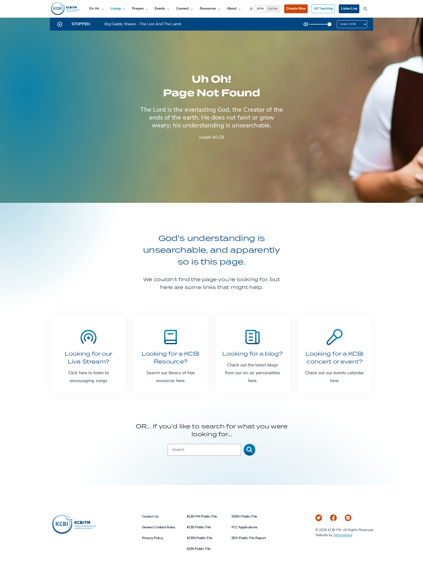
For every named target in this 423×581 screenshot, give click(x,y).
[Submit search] (249, 450)
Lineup (115, 9)
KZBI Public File (199, 549)
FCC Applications (245, 527)
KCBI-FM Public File (202, 517)
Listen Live (349, 9)
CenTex (272, 8)
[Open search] (366, 9)
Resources (208, 9)
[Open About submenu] (239, 9)
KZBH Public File (244, 517)
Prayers (138, 9)
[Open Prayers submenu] (147, 9)
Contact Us (150, 517)
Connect (182, 9)
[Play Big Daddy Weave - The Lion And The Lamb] (60, 24)
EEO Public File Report (249, 538)
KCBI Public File (199, 527)
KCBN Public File (199, 538)
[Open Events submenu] (168, 9)
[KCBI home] (65, 9)
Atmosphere (342, 535)
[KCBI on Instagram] (348, 517)
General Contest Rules (158, 527)
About (231, 9)
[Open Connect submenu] (192, 9)
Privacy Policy (152, 538)
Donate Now (296, 9)
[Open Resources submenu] (219, 9)
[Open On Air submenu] (102, 9)
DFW (260, 8)
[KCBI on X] (318, 517)
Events (160, 9)
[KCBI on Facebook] (333, 517)
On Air (94, 9)
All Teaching (323, 9)
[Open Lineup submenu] (124, 9)
